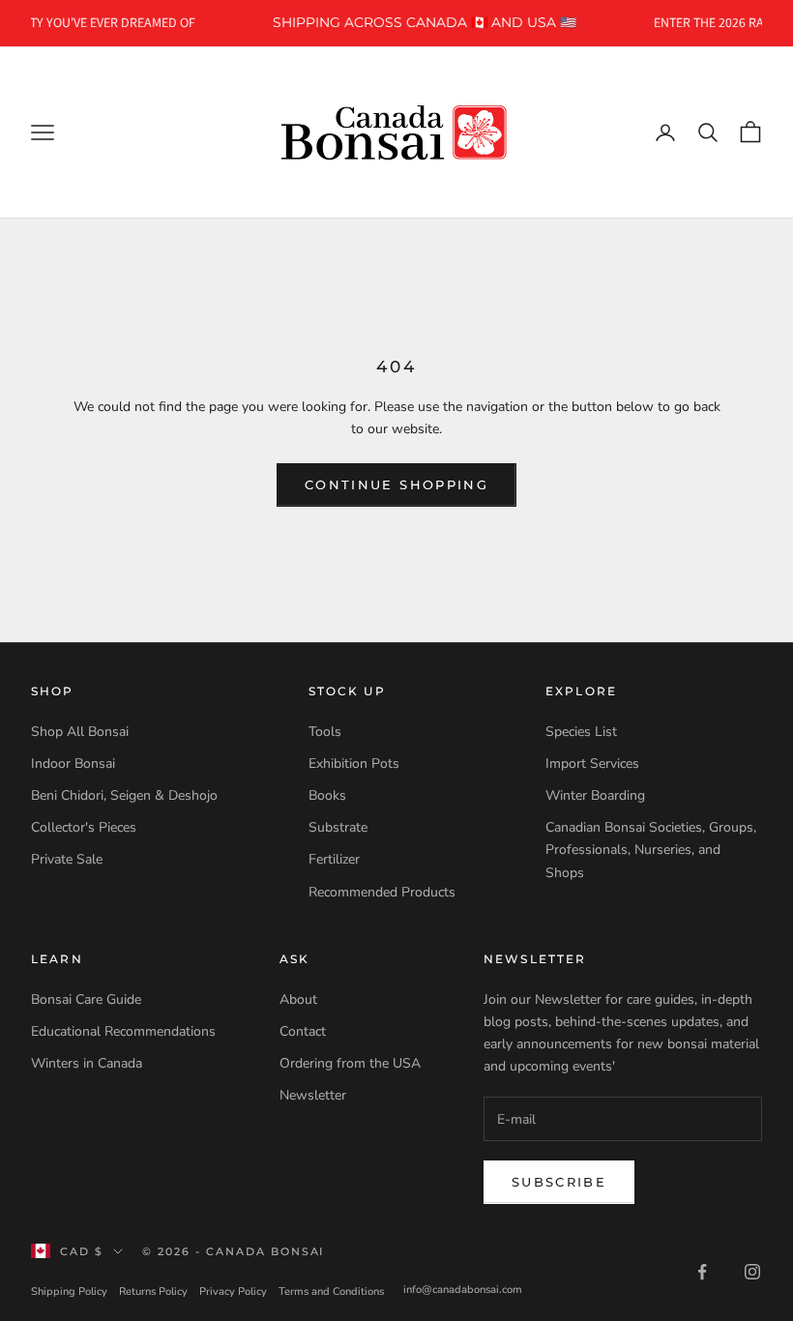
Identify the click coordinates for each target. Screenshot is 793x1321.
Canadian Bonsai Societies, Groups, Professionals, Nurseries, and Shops (650, 849)
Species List (581, 731)
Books (327, 795)
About (298, 999)
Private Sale (67, 859)
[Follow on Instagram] (752, 1271)
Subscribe (559, 1181)
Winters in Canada (86, 1063)
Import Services (592, 763)
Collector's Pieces (83, 827)
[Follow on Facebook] (702, 1271)
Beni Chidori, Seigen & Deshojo (124, 795)
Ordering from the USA (350, 1063)
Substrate (337, 827)
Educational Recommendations (123, 1031)
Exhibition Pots (353, 763)
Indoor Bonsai (73, 763)
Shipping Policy (69, 1291)
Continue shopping (396, 484)
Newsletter (312, 1095)
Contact (302, 1031)
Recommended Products (381, 892)
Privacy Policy (233, 1291)
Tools (324, 731)
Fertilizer (334, 859)
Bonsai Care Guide (86, 999)
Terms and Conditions (331, 1291)
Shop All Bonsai (80, 731)
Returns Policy (153, 1291)
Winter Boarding (595, 795)
